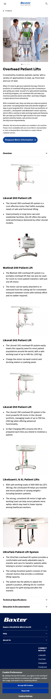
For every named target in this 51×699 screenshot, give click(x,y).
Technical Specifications (25, 599)
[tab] (46, 3)
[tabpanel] (25, 39)
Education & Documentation (25, 606)
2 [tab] (23, 64)
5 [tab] (29, 64)
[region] (25, 684)
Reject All (25, 691)
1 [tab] (21, 64)
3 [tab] (25, 64)
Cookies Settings (25, 696)
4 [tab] (27, 64)
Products (8, 11)
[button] (25, 628)
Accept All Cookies (25, 685)
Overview (25, 153)
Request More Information (19, 139)
